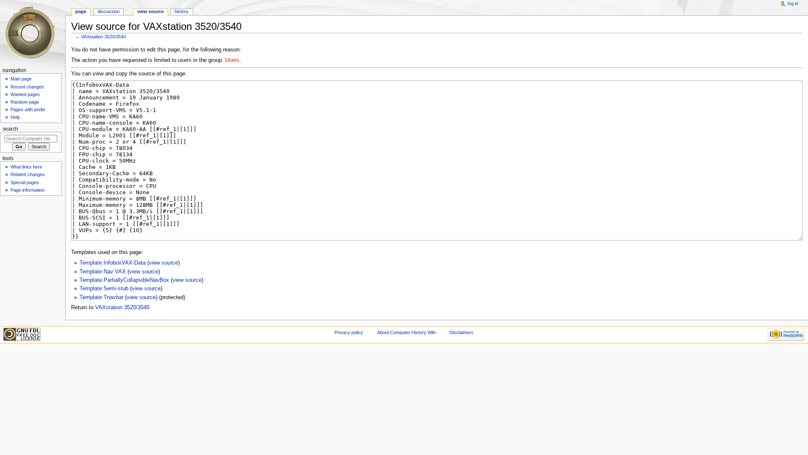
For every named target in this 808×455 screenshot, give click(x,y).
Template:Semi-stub (104, 289)
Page (80, 11)
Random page (25, 101)
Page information (28, 190)
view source (163, 263)
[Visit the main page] (32, 32)
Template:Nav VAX (103, 272)
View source (150, 11)
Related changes (28, 174)
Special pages (25, 182)
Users (232, 60)
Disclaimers (461, 332)
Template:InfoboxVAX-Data (113, 263)
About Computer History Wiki (406, 332)
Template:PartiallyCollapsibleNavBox (124, 280)
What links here (26, 166)
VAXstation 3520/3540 (103, 36)
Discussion (109, 11)
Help (15, 117)
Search (10, 128)
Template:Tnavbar (101, 297)
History (182, 11)
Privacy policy (349, 332)
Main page (21, 78)
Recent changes (27, 86)
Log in (793, 3)
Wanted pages (25, 94)
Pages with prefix (28, 109)
